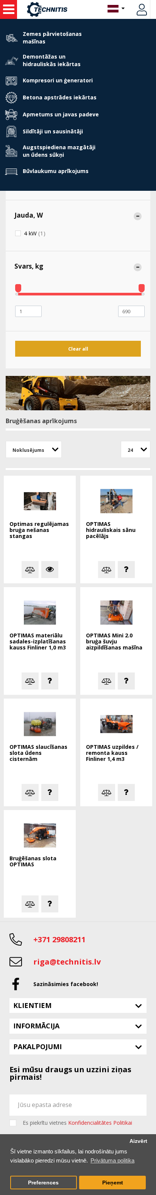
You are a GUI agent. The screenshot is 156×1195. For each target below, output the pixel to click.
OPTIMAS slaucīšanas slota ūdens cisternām (38, 753)
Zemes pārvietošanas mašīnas (52, 37)
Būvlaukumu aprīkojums (56, 171)
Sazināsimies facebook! (65, 984)
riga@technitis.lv (67, 962)
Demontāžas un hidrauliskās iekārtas (52, 60)
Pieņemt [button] (112, 1183)
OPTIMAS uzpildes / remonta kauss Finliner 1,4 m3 (112, 753)
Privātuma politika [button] (112, 1160)
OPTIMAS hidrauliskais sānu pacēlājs (111, 530)
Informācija (36, 1025)
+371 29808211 (59, 939)
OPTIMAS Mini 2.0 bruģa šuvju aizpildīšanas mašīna (114, 641)
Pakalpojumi (37, 1046)
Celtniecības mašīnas (8, 9)
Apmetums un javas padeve (61, 114)
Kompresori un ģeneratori (58, 80)
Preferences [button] (43, 1183)
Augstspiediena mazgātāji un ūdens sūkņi (59, 151)
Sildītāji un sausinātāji (53, 131)
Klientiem (32, 1005)
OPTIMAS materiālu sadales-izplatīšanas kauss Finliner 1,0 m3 (37, 641)
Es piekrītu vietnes (77, 1122)
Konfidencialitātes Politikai (100, 1122)
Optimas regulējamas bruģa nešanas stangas (39, 530)
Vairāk (49, 569)
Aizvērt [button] (138, 1141)
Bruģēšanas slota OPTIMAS (32, 861)
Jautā (126, 569)
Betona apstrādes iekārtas (60, 97)
